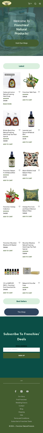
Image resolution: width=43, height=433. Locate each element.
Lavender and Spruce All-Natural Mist (28, 132)
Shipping (21, 412)
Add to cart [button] (27, 100)
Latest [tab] (21, 66)
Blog (21, 409)
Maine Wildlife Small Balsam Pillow (29, 172)
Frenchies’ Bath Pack (29, 92)
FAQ (21, 415)
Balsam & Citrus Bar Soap (29, 284)
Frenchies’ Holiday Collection (9, 208)
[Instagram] (21, 391)
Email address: (21, 346)
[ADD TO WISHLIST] (19, 92)
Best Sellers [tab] (21, 301)
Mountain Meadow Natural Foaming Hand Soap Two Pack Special (29, 246)
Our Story (21, 396)
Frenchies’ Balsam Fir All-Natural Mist (9, 172)
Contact (21, 406)
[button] (30, 3)
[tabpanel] (21, 183)
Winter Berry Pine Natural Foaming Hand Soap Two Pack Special (10, 133)
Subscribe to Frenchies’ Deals (21, 421)
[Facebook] (15, 391)
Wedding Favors (21, 403)
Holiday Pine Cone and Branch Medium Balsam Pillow (29, 209)
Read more (7, 104)
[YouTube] (27, 391)
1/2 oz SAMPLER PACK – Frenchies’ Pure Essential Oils (9, 285)
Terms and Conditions (21, 418)
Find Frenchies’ (21, 399)
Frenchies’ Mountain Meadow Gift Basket (10, 244)
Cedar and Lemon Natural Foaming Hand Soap (9, 94)
